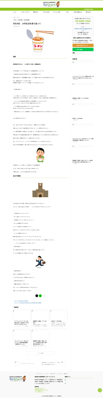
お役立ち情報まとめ (78, 12)
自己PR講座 (32, 302)
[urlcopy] (43, 295)
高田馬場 (39, 302)
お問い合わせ (88, 12)
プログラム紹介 (46, 12)
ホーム (14, 12)
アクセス (46, 373)
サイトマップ (59, 373)
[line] (40, 295)
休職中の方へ (35, 12)
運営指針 (65, 373)
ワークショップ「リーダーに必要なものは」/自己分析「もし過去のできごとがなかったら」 (21, 322)
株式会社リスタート (40, 388)
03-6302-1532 (83, 21)
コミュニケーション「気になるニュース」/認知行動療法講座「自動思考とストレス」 (21, 342)
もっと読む (41, 353)
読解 (36, 302)
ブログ (67, 12)
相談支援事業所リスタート (41, 390)
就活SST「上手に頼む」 (57, 321)
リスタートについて (25, 12)
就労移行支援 (27, 302)
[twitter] (36, 295)
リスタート (16, 302)
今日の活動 (19, 301)
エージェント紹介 (56, 12)
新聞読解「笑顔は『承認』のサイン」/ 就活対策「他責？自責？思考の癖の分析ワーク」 (40, 342)
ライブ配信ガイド (39, 391)
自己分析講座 (25, 301)
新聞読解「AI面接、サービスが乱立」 (81, 98)
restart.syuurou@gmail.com (83, 30)
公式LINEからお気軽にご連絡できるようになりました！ (84, 9)
